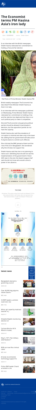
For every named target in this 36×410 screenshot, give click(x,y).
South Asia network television (12, 384)
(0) (20, 211)
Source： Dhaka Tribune (22, 35)
